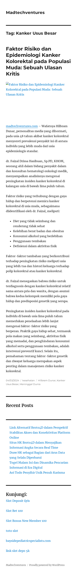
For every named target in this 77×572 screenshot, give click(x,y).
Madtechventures (25, 12)
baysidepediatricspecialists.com (28, 541)
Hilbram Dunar (47, 380)
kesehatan (28, 380)
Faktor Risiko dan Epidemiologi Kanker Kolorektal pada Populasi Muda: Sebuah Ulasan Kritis (38, 61)
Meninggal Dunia (30, 384)
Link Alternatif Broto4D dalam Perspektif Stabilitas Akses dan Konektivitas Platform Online (39, 432)
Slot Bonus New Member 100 (26, 521)
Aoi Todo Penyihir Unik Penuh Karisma (37, 472)
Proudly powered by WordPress (47, 565)
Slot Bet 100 (14, 511)
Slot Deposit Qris (18, 501)
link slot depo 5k (18, 551)
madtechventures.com (22, 126)
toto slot (12, 531)
